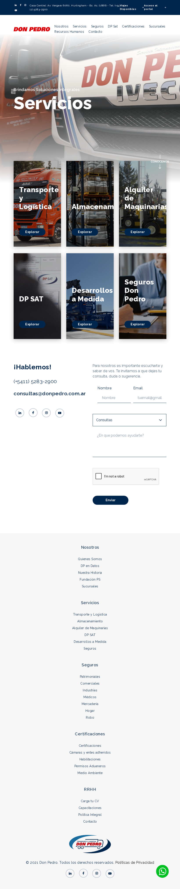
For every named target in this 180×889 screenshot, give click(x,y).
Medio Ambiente (90, 773)
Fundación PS (90, 579)
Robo (90, 717)
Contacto (95, 31)
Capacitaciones (90, 808)
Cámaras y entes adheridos (90, 752)
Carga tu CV (90, 801)
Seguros (97, 26)
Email (138, 388)
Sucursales (157, 26)
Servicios (80, 26)
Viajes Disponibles (128, 7)
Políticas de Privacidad (134, 862)
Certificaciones (133, 26)
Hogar (90, 710)
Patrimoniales (90, 676)
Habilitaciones (90, 759)
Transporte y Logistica (90, 614)
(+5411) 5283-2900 (35, 381)
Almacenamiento (90, 621)
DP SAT (90, 635)
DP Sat (113, 26)
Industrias (90, 690)
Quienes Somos (90, 559)
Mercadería (90, 704)
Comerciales (90, 683)
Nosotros (61, 26)
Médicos (90, 697)
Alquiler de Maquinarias (90, 628)
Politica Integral (90, 814)
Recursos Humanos (69, 31)
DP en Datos (90, 566)
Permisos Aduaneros (90, 766)
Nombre (104, 388)
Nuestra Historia (90, 572)
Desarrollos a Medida (90, 641)
